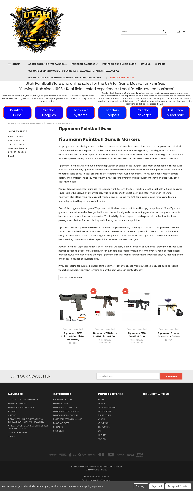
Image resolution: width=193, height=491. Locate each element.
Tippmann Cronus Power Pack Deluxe (169, 335)
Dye (99, 431)
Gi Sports (103, 403)
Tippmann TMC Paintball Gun (137, 335)
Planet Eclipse (104, 415)
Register (23, 432)
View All (102, 439)
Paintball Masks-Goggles (65, 415)
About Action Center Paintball (47, 64)
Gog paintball (105, 411)
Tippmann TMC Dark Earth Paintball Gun (105, 335)
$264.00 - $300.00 (17, 152)
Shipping (160, 64)
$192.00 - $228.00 (16, 144)
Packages (58, 427)
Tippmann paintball (107, 407)
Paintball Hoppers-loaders (66, 411)
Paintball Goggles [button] (49, 112)
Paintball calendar (83, 64)
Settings (141, 486)
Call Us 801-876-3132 (122, 77)
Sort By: (63, 277)
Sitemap (12, 436)
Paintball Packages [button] (144, 112)
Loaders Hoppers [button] (112, 112)
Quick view (73, 300)
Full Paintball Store (62, 399)
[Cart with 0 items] (183, 30)
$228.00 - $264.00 (17, 148)
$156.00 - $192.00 (16, 140)
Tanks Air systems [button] (80, 112)
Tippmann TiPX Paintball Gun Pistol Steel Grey (72, 336)
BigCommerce (102, 476)
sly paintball (104, 427)
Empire (101, 399)
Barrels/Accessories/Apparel (67, 419)
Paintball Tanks (60, 403)
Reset (11, 156)
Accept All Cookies (178, 486)
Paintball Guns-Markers (65, 407)
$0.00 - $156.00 (15, 136)
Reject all (157, 486)
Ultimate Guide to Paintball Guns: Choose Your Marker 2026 (64, 77)
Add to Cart (73, 311)
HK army (102, 435)
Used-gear (58, 431)
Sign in (11, 432)
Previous (185, 481)
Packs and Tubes (61, 423)
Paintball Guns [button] (17, 112)
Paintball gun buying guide (119, 64)
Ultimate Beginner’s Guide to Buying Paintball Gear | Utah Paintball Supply (73, 70)
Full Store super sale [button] (175, 112)
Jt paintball (103, 423)
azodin (101, 419)
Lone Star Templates (102, 480)
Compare (71, 306)
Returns (145, 64)
